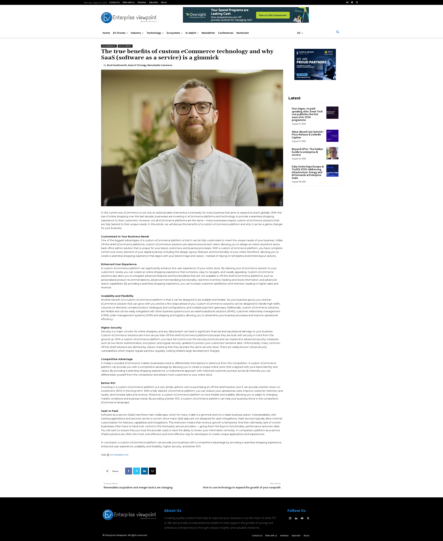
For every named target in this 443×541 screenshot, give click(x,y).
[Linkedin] (347, 2)
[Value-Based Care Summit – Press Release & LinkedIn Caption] (332, 136)
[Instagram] (290, 519)
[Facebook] (128, 471)
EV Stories (125, 46)
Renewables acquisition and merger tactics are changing (138, 487)
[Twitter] (356, 2)
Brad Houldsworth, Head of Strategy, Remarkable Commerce (139, 65)
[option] (246, 16)
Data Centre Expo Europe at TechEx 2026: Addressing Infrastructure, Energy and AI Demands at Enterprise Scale (308, 172)
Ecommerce (108, 46)
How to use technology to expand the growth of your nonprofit (242, 487)
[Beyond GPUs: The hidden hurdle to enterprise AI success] (332, 153)
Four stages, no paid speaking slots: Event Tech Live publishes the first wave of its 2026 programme (307, 114)
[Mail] (352, 2)
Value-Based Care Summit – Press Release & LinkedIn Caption (308, 134)
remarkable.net (119, 454)
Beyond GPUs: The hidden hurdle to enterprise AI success (307, 152)
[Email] (152, 471)
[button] (338, 32)
